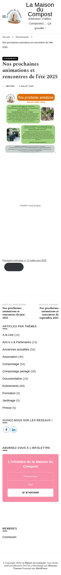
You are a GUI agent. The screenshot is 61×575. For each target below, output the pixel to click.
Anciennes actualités (15, 349)
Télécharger (14, 267)
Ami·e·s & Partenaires (16, 342)
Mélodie (10, 86)
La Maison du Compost (40, 9)
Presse (7, 407)
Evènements (10, 58)
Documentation (12, 378)
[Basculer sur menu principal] (4, 16)
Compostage (10, 364)
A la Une (8, 335)
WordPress (41, 568)
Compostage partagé (16, 371)
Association (9, 356)
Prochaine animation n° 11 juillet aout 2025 (24, 260)
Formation (9, 393)
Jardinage (8, 400)
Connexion (9, 537)
